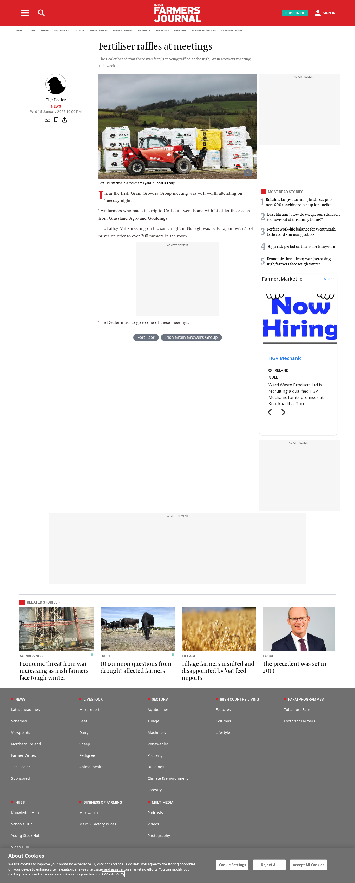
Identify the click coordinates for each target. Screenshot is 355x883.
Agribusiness (159, 709)
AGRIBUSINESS (98, 30)
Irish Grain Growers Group (191, 337)
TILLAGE (79, 30)
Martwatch (88, 812)
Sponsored (20, 778)
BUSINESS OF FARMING (102, 802)
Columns (223, 721)
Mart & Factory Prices (97, 824)
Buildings (156, 766)
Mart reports (90, 709)
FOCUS (268, 656)
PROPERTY (144, 30)
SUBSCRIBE (295, 13)
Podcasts (155, 812)
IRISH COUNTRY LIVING (239, 699)
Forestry (155, 789)
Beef (83, 721)
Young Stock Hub (26, 835)
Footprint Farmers (299, 721)
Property (155, 755)
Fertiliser (146, 337)
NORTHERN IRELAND (204, 30)
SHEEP (45, 30)
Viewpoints (20, 732)
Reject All (269, 864)
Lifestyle (223, 732)
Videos (153, 824)
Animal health (91, 766)
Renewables (158, 743)
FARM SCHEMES (123, 30)
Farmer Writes (23, 755)
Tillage (153, 721)
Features (223, 709)
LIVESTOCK (93, 699)
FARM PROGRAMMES (306, 699)
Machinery (157, 732)
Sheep (84, 743)
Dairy (83, 732)
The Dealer (20, 766)
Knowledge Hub (25, 812)
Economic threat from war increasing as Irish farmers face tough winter (54, 671)
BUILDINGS (162, 30)
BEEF (19, 30)
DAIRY (31, 30)
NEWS (20, 699)
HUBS (20, 802)
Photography (159, 835)
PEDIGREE (180, 30)
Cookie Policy (113, 874)
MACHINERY (61, 30)
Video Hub (20, 846)
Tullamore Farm (297, 709)
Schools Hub (22, 824)
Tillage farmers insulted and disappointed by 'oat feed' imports (218, 671)
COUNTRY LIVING (231, 30)
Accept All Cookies (308, 864)
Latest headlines (25, 709)
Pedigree (87, 755)
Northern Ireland (26, 743)
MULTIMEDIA (162, 802)
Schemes (19, 721)
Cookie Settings (232, 864)
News (56, 106)
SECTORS (160, 699)
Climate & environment (168, 778)
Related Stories (42, 602)
